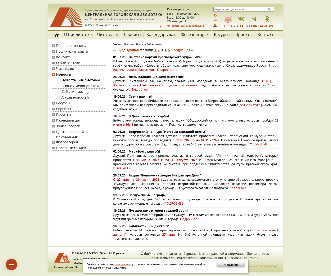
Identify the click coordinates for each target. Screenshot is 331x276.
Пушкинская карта (72, 51)
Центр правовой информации (70, 134)
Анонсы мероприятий (80, 85)
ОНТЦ (266, 81)
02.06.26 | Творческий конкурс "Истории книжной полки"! (160, 132)
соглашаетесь (121, 264)
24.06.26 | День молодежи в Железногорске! (148, 77)
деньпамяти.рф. (252, 105)
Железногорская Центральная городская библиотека (155, 85)
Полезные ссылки (71, 147)
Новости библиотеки (80, 80)
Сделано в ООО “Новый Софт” (262, 266)
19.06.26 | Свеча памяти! (132, 96)
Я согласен (231, 264)
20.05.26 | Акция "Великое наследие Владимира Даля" (157, 175)
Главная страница (71, 45)
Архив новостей (75, 97)
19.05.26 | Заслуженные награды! (140, 195)
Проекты (243, 34)
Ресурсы (222, 34)
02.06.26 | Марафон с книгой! (136, 151)
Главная (117, 44)
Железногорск (195, 34)
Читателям (108, 34)
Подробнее (165, 70)
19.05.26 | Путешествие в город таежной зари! (150, 210)
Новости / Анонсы (212, 258)
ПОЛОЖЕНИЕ (257, 144)
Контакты (267, 34)
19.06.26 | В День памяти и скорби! (141, 116)
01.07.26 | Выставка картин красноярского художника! (157, 57)
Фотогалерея (67, 142)
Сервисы (132, 34)
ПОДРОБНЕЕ (173, 203)
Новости (63, 74)
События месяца (75, 91)
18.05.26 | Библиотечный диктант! (141, 226)
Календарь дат (161, 34)
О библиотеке (78, 34)
